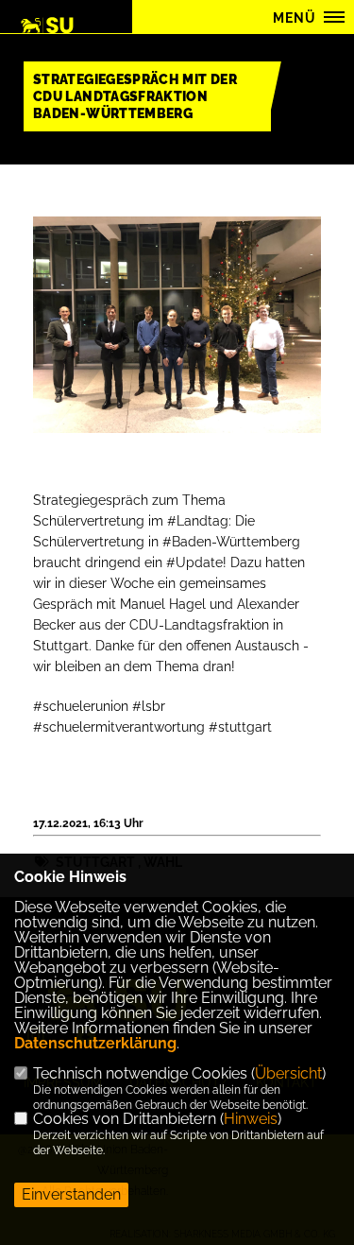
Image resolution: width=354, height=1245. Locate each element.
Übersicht (288, 1073)
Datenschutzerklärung (95, 1043)
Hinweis (251, 1119)
